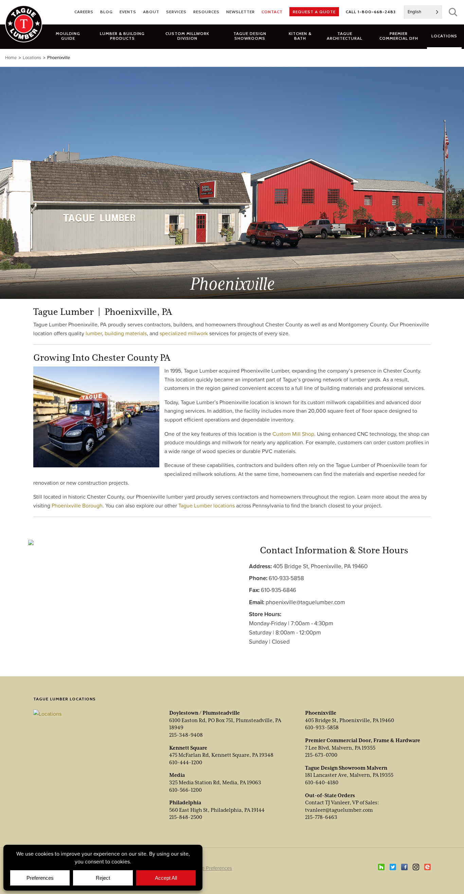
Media (177, 775)
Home (11, 57)
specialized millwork (184, 333)
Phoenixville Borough (77, 505)
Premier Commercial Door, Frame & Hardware (362, 740)
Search (453, 12)
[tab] (122, 35)
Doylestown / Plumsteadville (204, 713)
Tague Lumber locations (206, 505)
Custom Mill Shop (293, 434)
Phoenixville (320, 713)
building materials (126, 333)
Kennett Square (188, 748)
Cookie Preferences (210, 868)
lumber (94, 333)
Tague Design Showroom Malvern (346, 768)
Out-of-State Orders (330, 795)
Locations (32, 57)
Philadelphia (185, 803)
